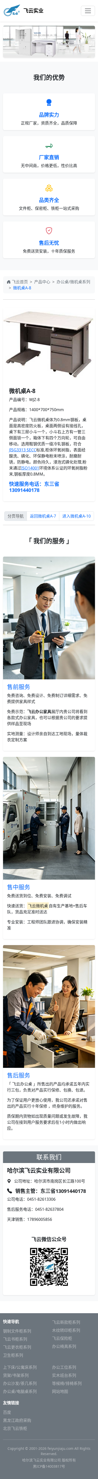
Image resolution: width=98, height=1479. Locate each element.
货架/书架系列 (16, 1375)
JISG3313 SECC (22, 450)
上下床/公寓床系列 (20, 1367)
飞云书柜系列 (15, 1339)
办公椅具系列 (64, 1346)
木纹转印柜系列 (66, 1330)
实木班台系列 (64, 1375)
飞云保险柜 (62, 1338)
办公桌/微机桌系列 (73, 282)
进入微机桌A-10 (76, 516)
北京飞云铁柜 (15, 1428)
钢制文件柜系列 (17, 1331)
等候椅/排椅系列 (67, 1383)
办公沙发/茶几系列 (20, 1383)
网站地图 (60, 1391)
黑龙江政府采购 (17, 1420)
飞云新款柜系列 (66, 1322)
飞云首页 (20, 282)
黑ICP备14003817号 (49, 1466)
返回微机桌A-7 (43, 516)
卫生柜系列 (13, 1355)
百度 (7, 1412)
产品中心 (42, 282)
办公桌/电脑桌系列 (20, 1391)
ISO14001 (30, 468)
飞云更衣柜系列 (17, 1347)
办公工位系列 (64, 1367)
